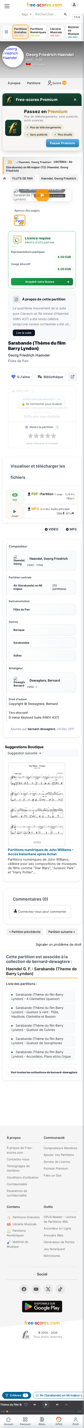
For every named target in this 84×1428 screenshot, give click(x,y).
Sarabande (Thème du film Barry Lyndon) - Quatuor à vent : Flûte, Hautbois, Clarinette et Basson (37, 1012)
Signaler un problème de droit (58, 945)
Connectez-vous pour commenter (41, 911)
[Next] (57, 1405)
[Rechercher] (65, 14)
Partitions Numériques (16, 1233)
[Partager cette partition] (72, 376)
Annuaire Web (53, 1235)
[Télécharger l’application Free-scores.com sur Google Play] (42, 1306)
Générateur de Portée (59, 1242)
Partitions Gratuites (26, 1217)
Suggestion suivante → (24, 753)
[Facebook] (24, 1289)
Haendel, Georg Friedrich (58, 178)
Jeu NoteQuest (54, 1249)
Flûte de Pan (21, 609)
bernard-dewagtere (41, 729)
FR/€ (77, 17)
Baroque (18, 630)
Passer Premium (62, 143)
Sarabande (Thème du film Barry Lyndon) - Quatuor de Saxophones (37, 1041)
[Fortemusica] (26, 1335)
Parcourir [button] (25, 1424)
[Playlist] (66, 1404)
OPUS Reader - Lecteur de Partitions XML (60, 1219)
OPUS (58, 1424)
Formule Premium (56, 1168)
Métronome (52, 1255)
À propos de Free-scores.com (20, 1150)
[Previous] (34, 1405)
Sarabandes (21, 642)
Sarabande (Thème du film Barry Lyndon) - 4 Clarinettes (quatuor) (37, 997)
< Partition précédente (25, 932)
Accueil (8, 1424)
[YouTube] (36, 1289)
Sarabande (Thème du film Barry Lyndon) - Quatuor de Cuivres (37, 1027)
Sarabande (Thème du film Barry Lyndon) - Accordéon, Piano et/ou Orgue (41, 1054)
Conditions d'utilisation (23, 1177)
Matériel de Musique (17, 1244)
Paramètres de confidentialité (17, 1193)
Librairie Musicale (25, 1224)
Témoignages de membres (18, 1168)
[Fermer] (75, 99)
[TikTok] (60, 1289)
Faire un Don (53, 1175)
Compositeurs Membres (60, 1148)
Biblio (42, 1424)
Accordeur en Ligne (57, 1228)
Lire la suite (23, 333)
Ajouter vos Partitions (59, 1155)
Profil (76, 1424)
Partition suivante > (61, 932)
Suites (17, 655)
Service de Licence (57, 1161)
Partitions (33, 83)
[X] (48, 1289)
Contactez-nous (18, 1159)
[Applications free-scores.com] (6, 32)
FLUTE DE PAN (22, 178)
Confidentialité (17, 1184)
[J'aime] (26, 1404)
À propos (14, 83)
